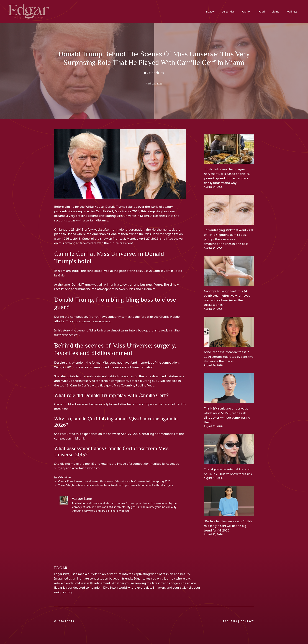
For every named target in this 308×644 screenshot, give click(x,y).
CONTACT (247, 621)
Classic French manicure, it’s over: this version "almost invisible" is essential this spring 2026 (114, 481)
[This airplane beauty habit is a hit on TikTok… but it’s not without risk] (229, 462)
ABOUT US (230, 621)
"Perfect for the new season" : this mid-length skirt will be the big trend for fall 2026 (228, 525)
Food (261, 11)
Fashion (246, 11)
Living (275, 11)
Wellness (291, 11)
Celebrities (228, 11)
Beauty (210, 11)
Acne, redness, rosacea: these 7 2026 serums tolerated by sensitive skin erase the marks (228, 356)
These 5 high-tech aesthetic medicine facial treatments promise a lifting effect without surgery (115, 485)
